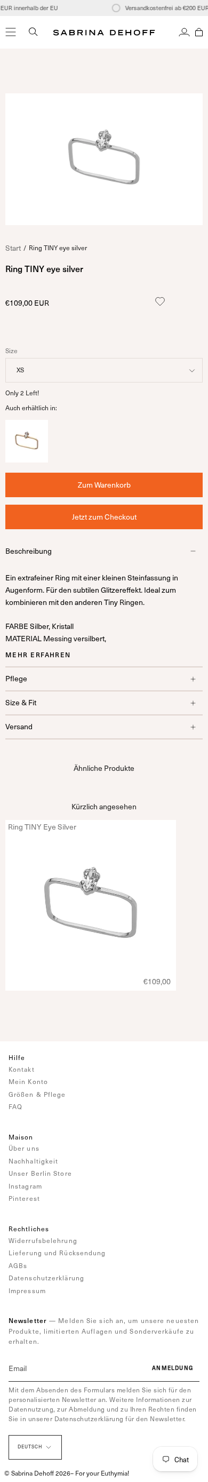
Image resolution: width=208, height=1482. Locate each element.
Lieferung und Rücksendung (57, 1252)
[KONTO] (184, 32)
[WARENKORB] (199, 32)
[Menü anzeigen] (11, 32)
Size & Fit (20, 702)
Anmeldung (172, 1368)
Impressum (27, 1290)
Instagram (25, 1186)
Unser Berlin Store (40, 1173)
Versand (19, 726)
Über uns (24, 1148)
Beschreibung (28, 550)
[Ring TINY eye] (26, 459)
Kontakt (22, 1069)
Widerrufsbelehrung (43, 1240)
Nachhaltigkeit (33, 1161)
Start (13, 247)
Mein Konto (28, 1081)
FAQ (15, 1106)
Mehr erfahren (38, 654)
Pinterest (24, 1198)
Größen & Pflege (37, 1094)
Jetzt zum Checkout (104, 516)
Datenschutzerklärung (46, 1277)
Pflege (16, 678)
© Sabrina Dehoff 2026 (37, 1473)
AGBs (18, 1265)
